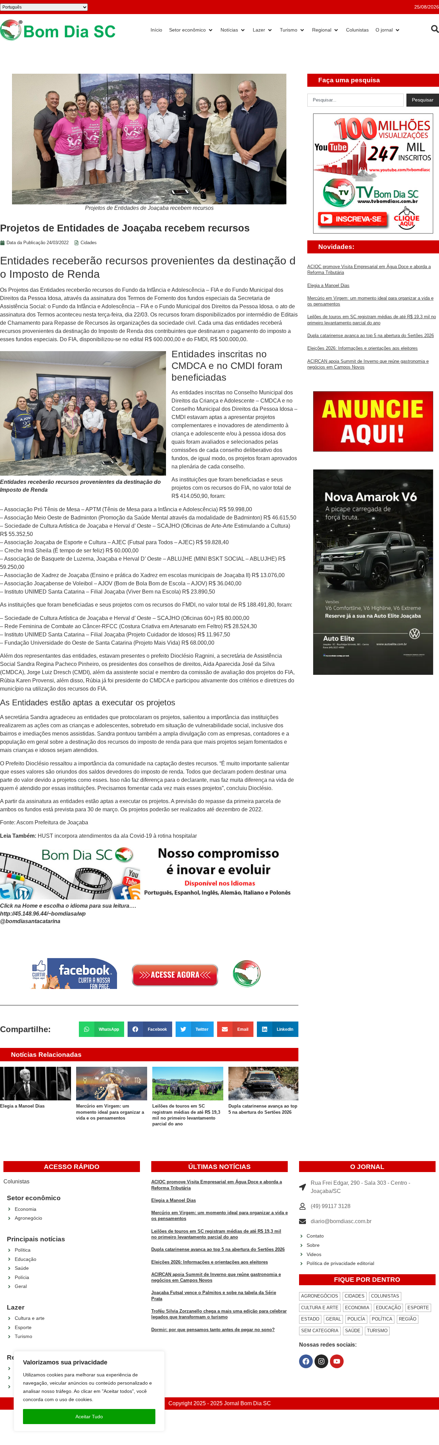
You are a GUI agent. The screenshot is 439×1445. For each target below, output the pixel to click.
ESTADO (310, 1319)
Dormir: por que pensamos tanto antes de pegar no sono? (213, 1329)
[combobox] (355, 100)
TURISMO (377, 1330)
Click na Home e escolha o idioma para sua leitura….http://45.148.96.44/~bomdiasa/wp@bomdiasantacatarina (68, 913)
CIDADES (355, 1296)
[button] (101, 1029)
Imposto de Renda (120, 331)
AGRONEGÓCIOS (319, 1296)
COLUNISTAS (385, 1296)
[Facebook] (306, 1361)
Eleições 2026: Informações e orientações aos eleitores (362, 348)
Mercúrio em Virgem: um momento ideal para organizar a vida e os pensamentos (110, 1112)
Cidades (89, 242)
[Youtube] (337, 1361)
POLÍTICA (382, 1319)
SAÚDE (352, 1330)
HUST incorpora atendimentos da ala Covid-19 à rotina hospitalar (117, 836)
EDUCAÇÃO (388, 1307)
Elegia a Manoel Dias (22, 1106)
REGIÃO (407, 1319)
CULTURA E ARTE (320, 1307)
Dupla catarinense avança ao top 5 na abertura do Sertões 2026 (370, 335)
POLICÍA (356, 1319)
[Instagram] (321, 1361)
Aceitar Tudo (89, 1416)
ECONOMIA (357, 1307)
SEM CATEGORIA (320, 1330)
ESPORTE (418, 1307)
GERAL (333, 1319)
